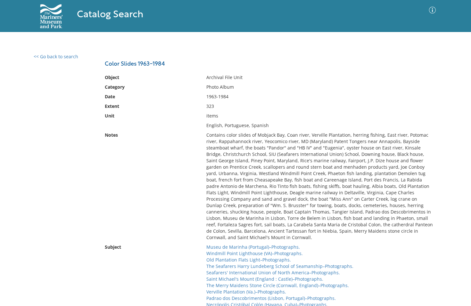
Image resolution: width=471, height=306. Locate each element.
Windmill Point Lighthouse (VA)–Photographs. (254, 253)
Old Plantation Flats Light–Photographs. (248, 260)
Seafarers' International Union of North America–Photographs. (273, 273)
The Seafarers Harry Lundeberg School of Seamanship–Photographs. (279, 266)
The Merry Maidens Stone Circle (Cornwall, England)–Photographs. (277, 285)
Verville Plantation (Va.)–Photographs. (246, 292)
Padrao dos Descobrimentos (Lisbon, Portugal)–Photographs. (271, 298)
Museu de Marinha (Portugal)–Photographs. (253, 247)
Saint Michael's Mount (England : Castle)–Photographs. (264, 279)
